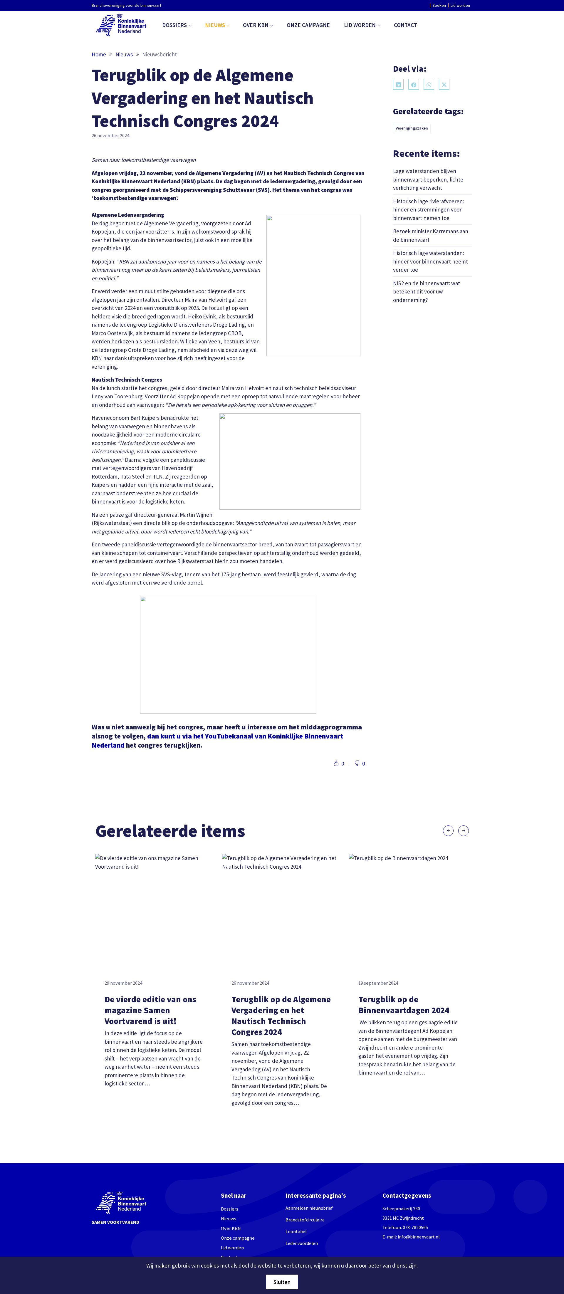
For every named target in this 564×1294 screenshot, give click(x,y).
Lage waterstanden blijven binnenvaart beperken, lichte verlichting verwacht (428, 179)
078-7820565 (415, 1227)
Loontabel (296, 1231)
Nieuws (215, 24)
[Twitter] (444, 84)
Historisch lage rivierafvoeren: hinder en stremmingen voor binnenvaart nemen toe (428, 209)
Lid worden (460, 5)
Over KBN (255, 24)
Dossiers (174, 24)
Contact (405, 24)
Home (99, 54)
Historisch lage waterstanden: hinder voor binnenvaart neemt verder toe (430, 261)
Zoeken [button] (439, 5)
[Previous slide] (448, 830)
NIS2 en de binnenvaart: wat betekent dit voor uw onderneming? (426, 291)
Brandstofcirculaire (305, 1220)
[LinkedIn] (398, 84)
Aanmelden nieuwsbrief (309, 1208)
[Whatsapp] (429, 84)
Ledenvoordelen (302, 1243)
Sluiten (282, 1281)
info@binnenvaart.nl (419, 1237)
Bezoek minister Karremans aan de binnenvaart (430, 235)
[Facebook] (413, 84)
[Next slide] (463, 830)
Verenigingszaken (412, 128)
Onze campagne (308, 24)
